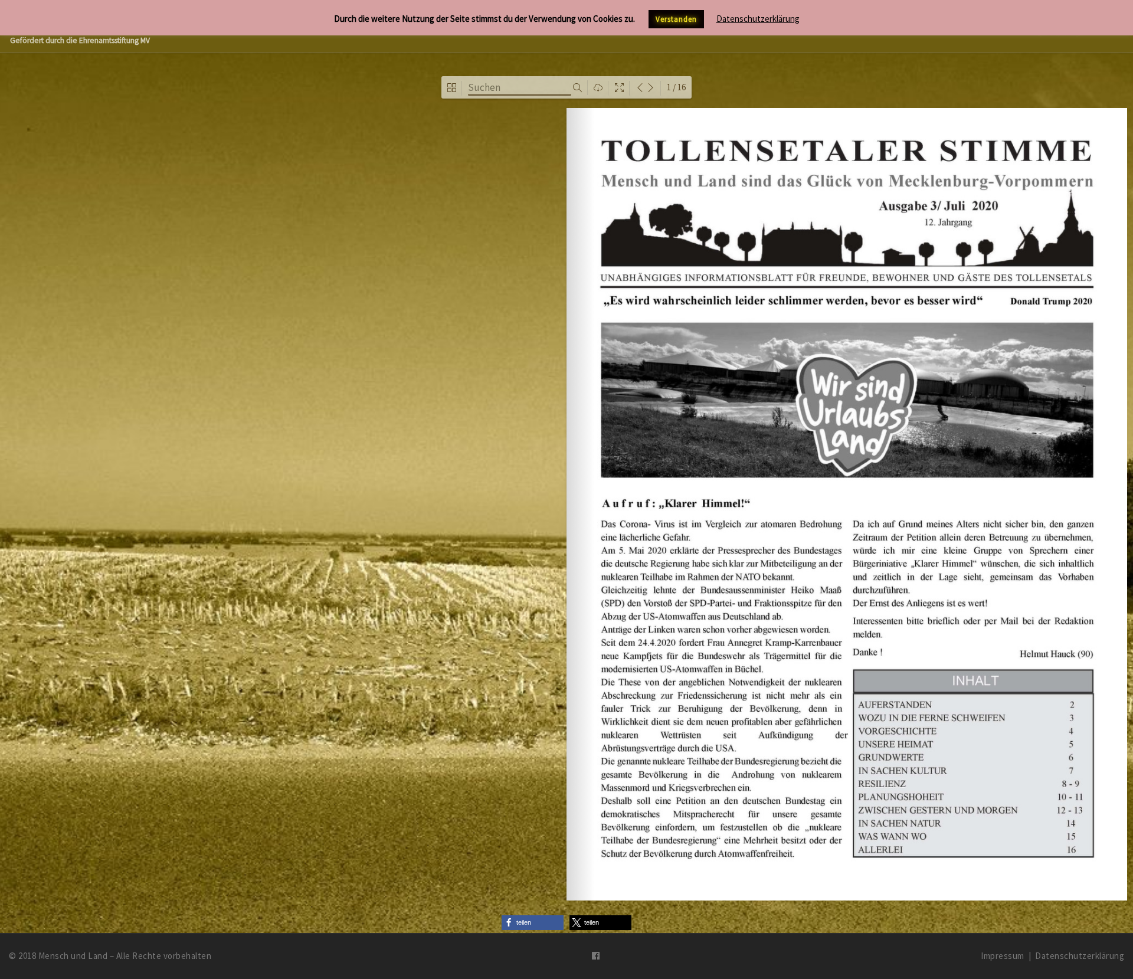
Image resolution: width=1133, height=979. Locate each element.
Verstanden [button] (676, 19)
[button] (533, 922)
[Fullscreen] (619, 88)
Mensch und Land (73, 955)
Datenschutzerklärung (1079, 955)
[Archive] (451, 88)
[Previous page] (640, 88)
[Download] (598, 88)
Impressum (1002, 955)
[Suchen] (577, 88)
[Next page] (650, 88)
